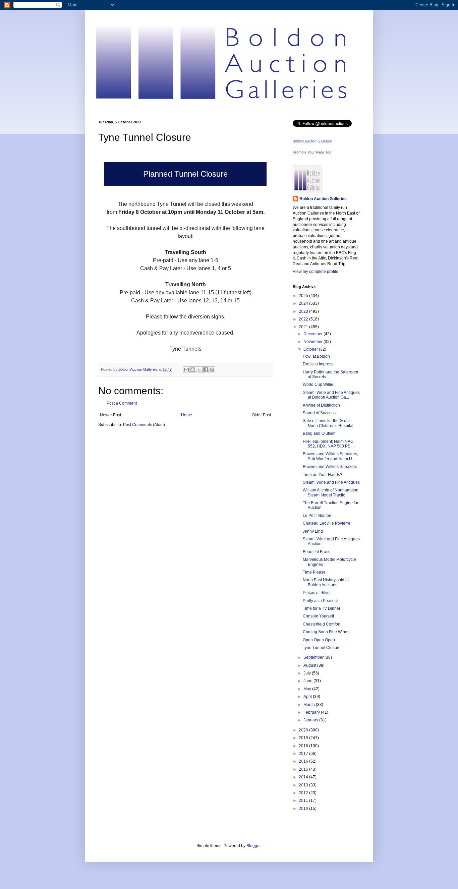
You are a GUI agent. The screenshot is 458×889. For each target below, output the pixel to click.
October (311, 349)
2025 (304, 295)
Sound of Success (319, 413)
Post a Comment (122, 403)
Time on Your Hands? (322, 474)
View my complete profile (315, 271)
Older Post (261, 415)
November (313, 341)
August (310, 665)
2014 (304, 777)
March (309, 704)
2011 (304, 800)
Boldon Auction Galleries (312, 141)
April (308, 696)
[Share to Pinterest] (212, 369)
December (313, 334)
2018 (304, 746)
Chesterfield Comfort (321, 624)
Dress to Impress (318, 364)
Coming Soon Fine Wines (326, 632)
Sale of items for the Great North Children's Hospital (328, 423)
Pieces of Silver (317, 592)
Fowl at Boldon (316, 356)
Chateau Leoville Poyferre (326, 523)
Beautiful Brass (316, 551)
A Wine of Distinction (321, 405)
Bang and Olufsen (319, 433)
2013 (304, 785)
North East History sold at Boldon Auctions (326, 582)
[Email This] (186, 369)
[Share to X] (199, 369)
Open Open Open (319, 640)
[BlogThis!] (192, 369)
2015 (304, 769)
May (307, 689)
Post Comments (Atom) (144, 424)
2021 (304, 326)
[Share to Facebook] (205, 369)
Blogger (253, 845)
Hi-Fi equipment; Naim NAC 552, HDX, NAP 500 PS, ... (329, 444)
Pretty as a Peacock (321, 600)
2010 (304, 808)
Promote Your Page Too (312, 152)
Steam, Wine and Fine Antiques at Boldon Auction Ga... (331, 395)
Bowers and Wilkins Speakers (330, 466)
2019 (304, 737)
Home (186, 415)
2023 (304, 311)
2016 (304, 761)
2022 (304, 319)
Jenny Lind (313, 531)
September (314, 657)
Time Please (314, 572)
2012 (304, 792)
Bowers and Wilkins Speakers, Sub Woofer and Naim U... (330, 456)
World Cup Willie (318, 384)
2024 (304, 303)
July (307, 673)
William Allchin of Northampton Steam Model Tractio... (330, 492)
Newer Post (110, 415)
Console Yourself (318, 616)
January (311, 720)
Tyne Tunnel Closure (322, 647)
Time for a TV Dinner (321, 608)
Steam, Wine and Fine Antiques (331, 482)
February (312, 712)
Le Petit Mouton (317, 515)
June (308, 680)
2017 (304, 753)
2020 (304, 730)
